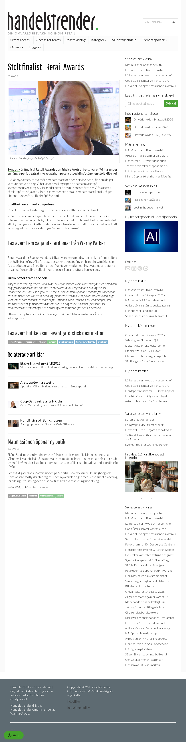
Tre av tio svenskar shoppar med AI (146, 165)
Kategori (97, 40)
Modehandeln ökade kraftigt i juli (145, 602)
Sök (174, 21)
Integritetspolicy (78, 708)
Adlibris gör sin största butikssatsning (147, 305)
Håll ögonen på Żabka (147, 199)
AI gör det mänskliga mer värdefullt (146, 155)
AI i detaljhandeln (124, 40)
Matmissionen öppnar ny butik (143, 64)
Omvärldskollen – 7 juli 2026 (151, 127)
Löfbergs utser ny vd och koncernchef (148, 75)
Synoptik (14, 169)
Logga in (35, 47)
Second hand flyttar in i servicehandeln (148, 539)
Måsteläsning (76, 40)
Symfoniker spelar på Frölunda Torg (147, 560)
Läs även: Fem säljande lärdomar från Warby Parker (56, 242)
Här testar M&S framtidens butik (145, 160)
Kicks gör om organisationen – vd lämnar (149, 617)
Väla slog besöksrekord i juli (141, 340)
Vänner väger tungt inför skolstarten (147, 581)
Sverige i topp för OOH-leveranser (146, 444)
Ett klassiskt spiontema (148, 192)
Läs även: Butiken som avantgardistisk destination (56, 332)
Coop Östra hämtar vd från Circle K (147, 80)
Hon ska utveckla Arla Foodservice (146, 643)
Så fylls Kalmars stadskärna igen (144, 565)
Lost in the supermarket (148, 207)
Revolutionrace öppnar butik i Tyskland (149, 570)
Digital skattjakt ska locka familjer (145, 345)
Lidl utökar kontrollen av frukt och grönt (149, 555)
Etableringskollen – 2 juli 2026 (143, 350)
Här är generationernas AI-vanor (145, 171)
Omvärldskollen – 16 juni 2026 (152, 134)
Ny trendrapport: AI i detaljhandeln (151, 217)
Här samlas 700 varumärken (142, 665)
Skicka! (171, 103)
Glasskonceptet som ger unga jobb (146, 356)
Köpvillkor (74, 701)
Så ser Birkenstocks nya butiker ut (146, 316)
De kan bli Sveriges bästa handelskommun (151, 85)
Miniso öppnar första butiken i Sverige (148, 176)
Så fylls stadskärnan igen (140, 419)
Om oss (15, 47)
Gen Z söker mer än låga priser (144, 659)
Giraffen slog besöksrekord (142, 612)
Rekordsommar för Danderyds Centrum (150, 544)
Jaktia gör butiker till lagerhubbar (145, 607)
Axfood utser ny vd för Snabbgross (146, 401)
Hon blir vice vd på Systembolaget (146, 396)
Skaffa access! (20, 40)
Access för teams (48, 40)
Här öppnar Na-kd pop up (141, 310)
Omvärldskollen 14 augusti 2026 (153, 119)
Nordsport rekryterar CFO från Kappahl (150, 391)
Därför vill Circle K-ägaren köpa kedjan (148, 430)
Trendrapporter (153, 40)
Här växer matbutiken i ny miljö (144, 70)
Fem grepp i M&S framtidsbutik (144, 424)
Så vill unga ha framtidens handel (144, 361)
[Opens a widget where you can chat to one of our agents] (14, 735)
